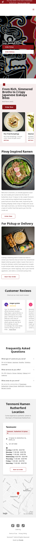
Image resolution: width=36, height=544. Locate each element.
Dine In (9, 373)
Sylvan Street (13, 386)
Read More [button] (12, 329)
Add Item (6, 140)
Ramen (9, 362)
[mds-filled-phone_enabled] (23, 525)
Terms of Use (13, 533)
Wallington (21, 386)
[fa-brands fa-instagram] (18, 525)
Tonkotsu (27, 362)
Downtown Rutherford (22, 418)
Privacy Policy (23, 533)
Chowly (21, 540)
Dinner (14, 373)
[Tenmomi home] (6, 9)
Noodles (21, 362)
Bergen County (6, 388)
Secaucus (28, 386)
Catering (4, 375)
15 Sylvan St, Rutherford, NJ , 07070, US (17, 439)
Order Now (9, 107)
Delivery (19, 373)
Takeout (25, 373)
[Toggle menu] (33, 9)
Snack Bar (4, 364)
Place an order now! (24, 3)
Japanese (15, 362)
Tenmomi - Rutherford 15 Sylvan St (17, 432)
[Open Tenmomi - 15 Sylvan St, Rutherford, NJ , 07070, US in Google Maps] (18, 495)
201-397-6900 (13, 444)
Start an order (18, 469)
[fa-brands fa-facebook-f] (12, 525)
